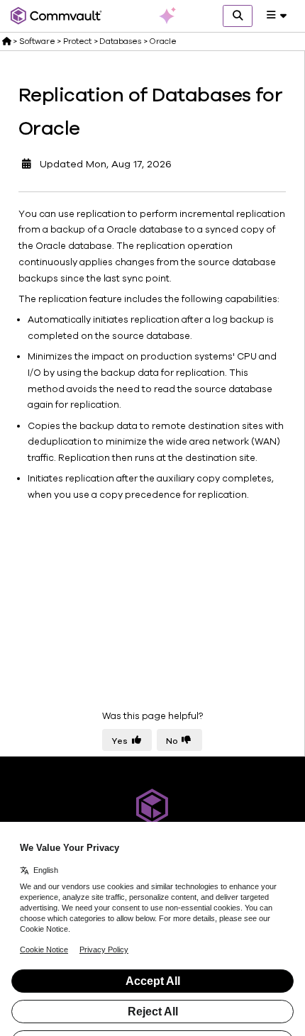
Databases (120, 41)
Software (37, 41)
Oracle (163, 41)
